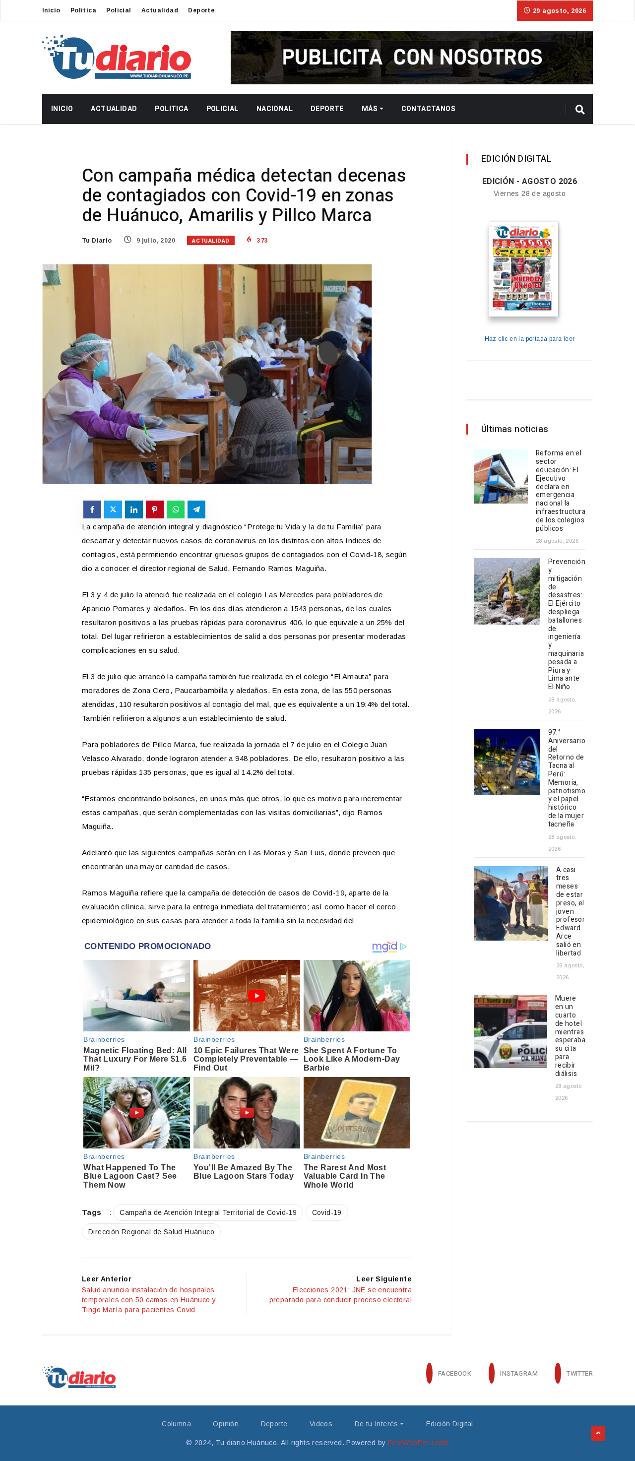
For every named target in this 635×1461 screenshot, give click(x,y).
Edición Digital (449, 1424)
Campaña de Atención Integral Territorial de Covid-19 (208, 1212)
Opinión (226, 1424)
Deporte (201, 10)
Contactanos (428, 109)
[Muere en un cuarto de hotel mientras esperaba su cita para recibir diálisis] (510, 1031)
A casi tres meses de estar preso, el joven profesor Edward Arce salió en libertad (570, 911)
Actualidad (159, 10)
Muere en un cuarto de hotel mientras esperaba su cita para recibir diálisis (570, 1036)
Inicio (51, 10)
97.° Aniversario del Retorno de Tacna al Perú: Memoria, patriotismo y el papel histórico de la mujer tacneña (566, 778)
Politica (83, 10)
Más (370, 109)
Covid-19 (327, 1212)
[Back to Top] (598, 1434)
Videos (321, 1424)
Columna (176, 1424)
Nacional (274, 109)
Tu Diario (97, 240)
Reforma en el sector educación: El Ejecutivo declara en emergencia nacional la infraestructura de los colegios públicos (560, 490)
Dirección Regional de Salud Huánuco (151, 1232)
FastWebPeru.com (418, 1443)
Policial (118, 10)
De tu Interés (376, 1424)
